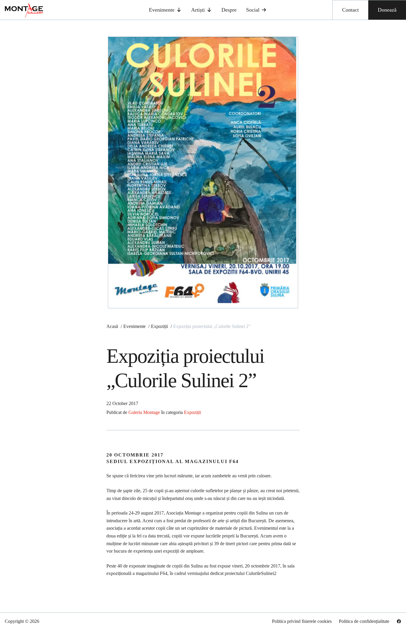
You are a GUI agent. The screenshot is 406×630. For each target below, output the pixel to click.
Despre (229, 10)
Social (252, 10)
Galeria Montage (144, 412)
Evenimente (161, 10)
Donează (387, 10)
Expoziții (192, 412)
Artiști (198, 10)
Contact (350, 10)
